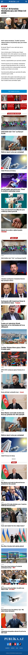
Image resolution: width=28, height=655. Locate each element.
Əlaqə (17, 648)
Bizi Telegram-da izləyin (14, 91)
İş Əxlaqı (21, 648)
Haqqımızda (7, 648)
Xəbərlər (12, 648)
